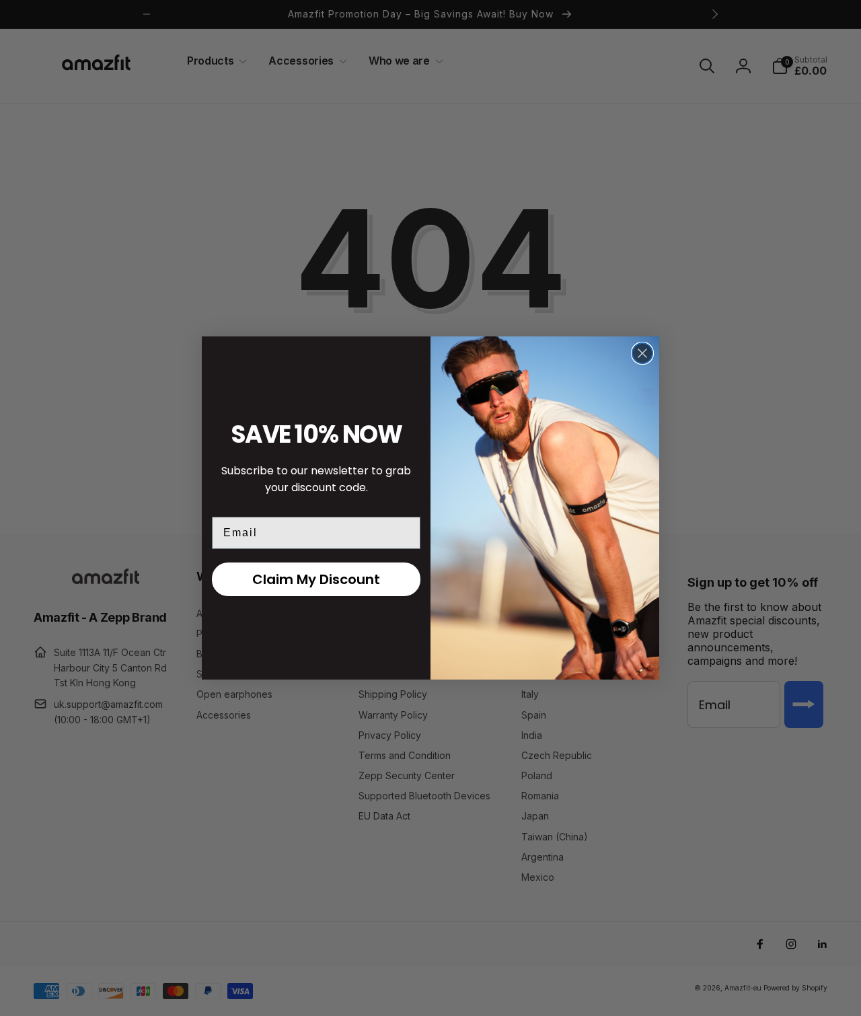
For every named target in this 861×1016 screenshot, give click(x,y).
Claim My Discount (316, 579)
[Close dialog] (642, 353)
